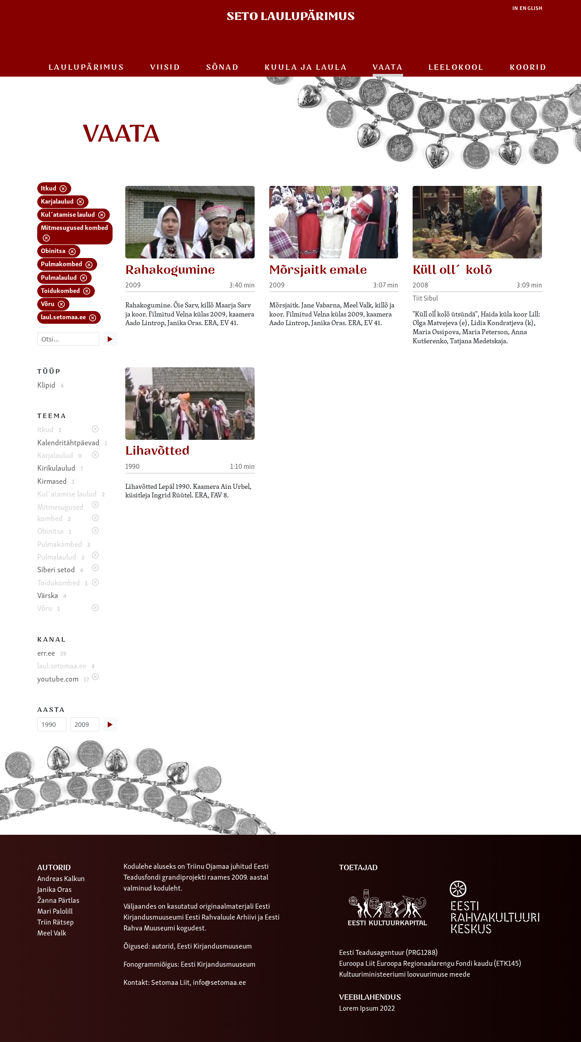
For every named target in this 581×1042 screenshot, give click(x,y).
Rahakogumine (170, 270)
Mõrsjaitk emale (318, 270)
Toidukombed (61, 290)
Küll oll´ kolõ (452, 270)
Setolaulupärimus (290, 17)
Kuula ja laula (306, 68)
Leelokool (456, 68)
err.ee (51, 652)
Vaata (388, 68)
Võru (48, 303)
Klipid (50, 385)
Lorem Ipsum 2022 (367, 1008)
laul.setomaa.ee (64, 316)
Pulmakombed (62, 263)
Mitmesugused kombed (74, 227)
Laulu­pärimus (86, 68)
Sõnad (222, 68)
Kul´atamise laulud (68, 214)
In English (527, 7)
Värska (52, 595)
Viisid (165, 68)
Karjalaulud (58, 200)
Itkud (49, 187)
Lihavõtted (157, 451)
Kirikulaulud (60, 467)
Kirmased (55, 481)
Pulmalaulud (59, 277)
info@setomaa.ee (219, 982)
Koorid (528, 68)
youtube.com (63, 678)
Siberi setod (60, 569)
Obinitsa (54, 250)
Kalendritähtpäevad (72, 442)
